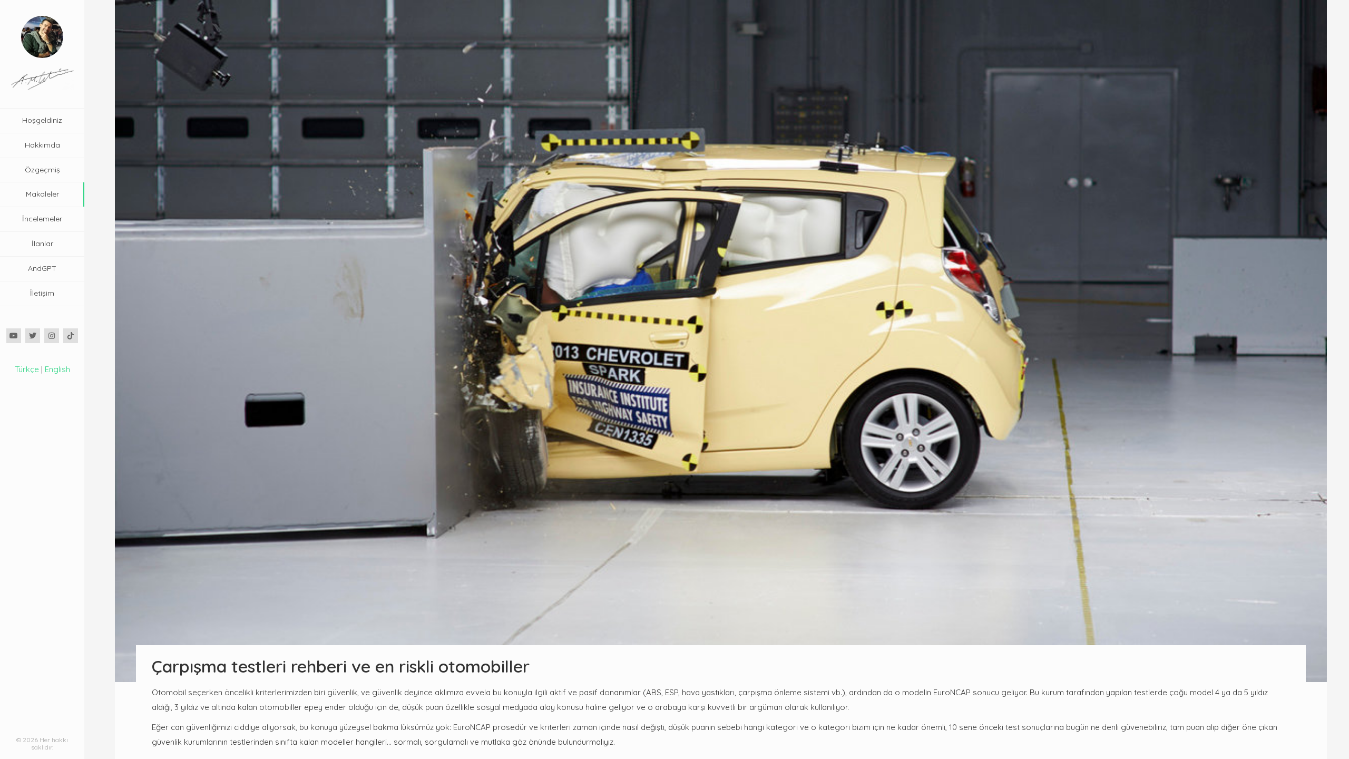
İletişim (42, 293)
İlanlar (42, 243)
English (57, 369)
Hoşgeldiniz (42, 120)
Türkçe (27, 369)
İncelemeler (42, 218)
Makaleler (42, 194)
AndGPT (42, 268)
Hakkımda (42, 145)
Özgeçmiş (42, 169)
